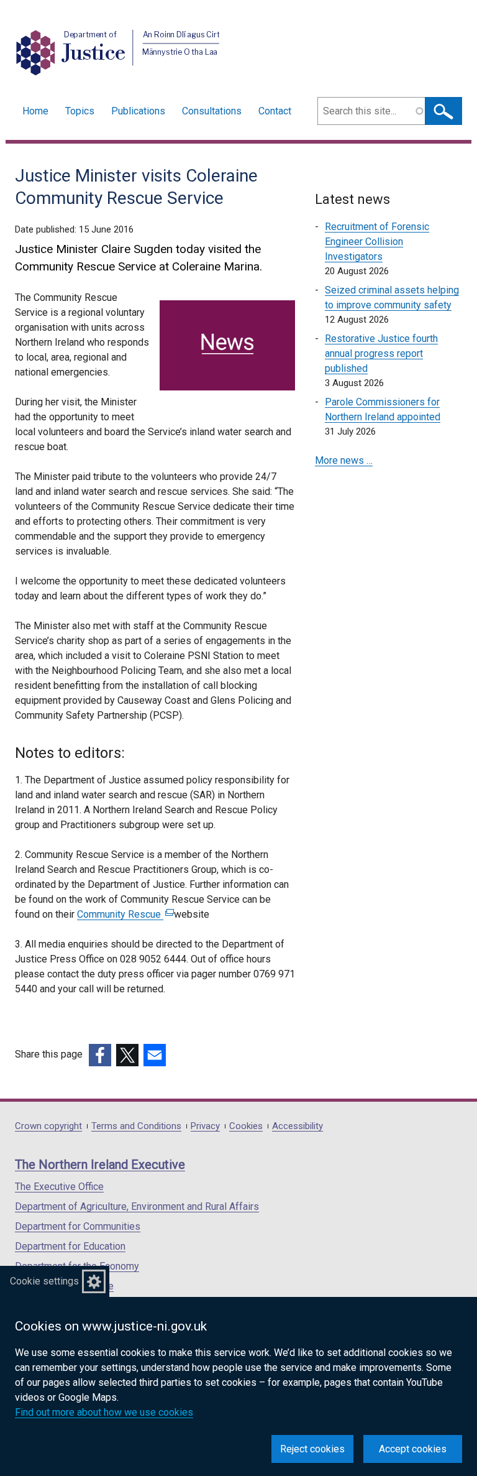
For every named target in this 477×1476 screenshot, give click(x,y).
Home (35, 111)
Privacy (205, 1126)
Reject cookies (312, 1449)
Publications (138, 111)
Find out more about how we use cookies (104, 1412)
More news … (344, 460)
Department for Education (70, 1246)
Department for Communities (77, 1226)
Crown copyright (48, 1126)
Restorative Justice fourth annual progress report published (381, 353)
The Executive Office (59, 1186)
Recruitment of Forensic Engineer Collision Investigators (377, 241)
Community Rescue (124, 914)
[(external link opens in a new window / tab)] (100, 1055)
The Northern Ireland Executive (100, 1164)
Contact (274, 111)
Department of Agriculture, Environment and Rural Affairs (137, 1206)
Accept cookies (413, 1449)
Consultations (212, 111)
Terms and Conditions (136, 1126)
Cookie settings (44, 1281)
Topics (79, 111)
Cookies (246, 1126)
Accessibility (297, 1126)
